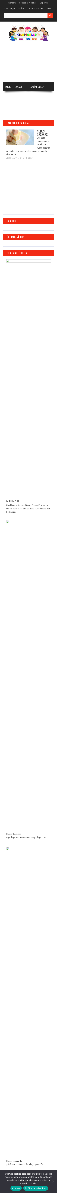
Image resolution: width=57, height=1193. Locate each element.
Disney (8, 96)
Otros (30, 8)
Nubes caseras (42, 133)
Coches (22, 2)
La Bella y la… (13, 501)
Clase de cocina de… (14, 1160)
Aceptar (16, 1188)
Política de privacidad (36, 1188)
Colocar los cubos (13, 833)
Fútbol (21, 8)
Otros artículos (16, 253)
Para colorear (26, 96)
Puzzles (39, 8)
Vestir (49, 8)
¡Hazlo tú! (35, 105)
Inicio (8, 86)
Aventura (12, 2)
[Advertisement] (28, 61)
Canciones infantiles (15, 105)
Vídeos (41, 96)
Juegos (18, 86)
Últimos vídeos (15, 237)
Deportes (44, 2)
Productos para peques (17, 115)
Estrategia (10, 8)
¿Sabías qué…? (36, 86)
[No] (53, 1181)
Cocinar (32, 2)
